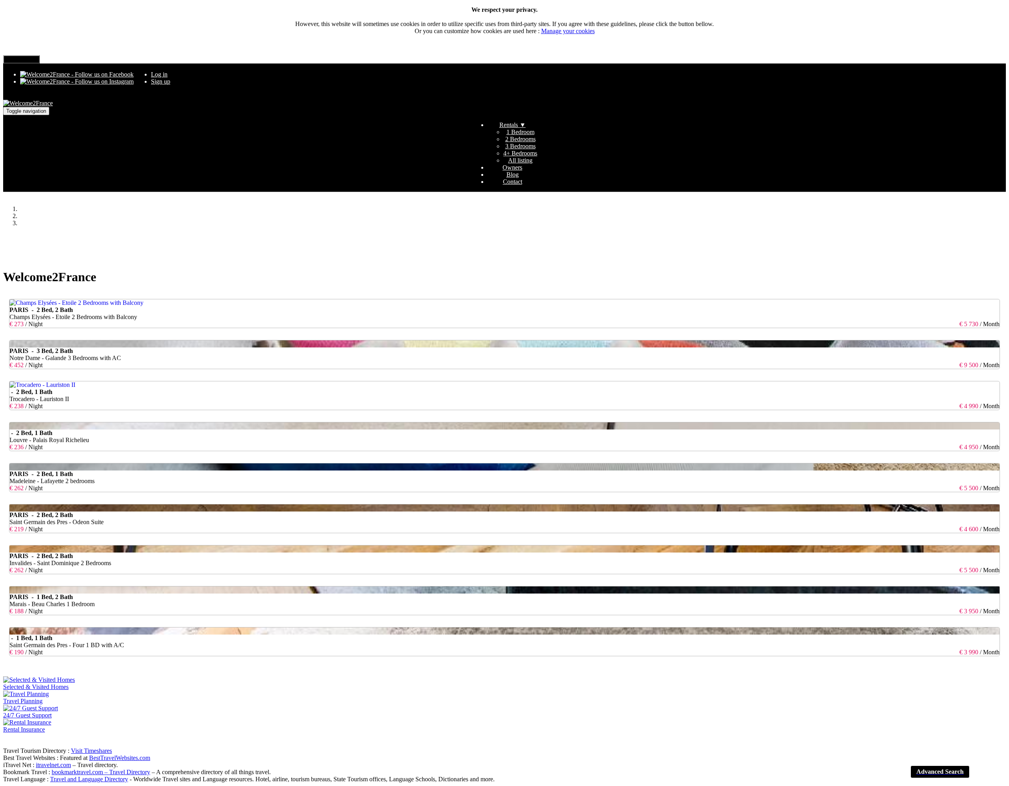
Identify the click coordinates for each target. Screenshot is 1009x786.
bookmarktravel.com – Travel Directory (101, 772)
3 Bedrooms (520, 146)
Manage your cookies (568, 31)
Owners (512, 167)
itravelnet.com (53, 765)
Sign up (160, 81)
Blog (512, 174)
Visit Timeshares (91, 750)
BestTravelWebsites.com (119, 757)
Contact (512, 181)
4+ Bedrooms (520, 153)
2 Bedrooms (520, 139)
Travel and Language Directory (89, 779)
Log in (159, 74)
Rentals (512, 124)
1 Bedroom (520, 132)
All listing (520, 160)
